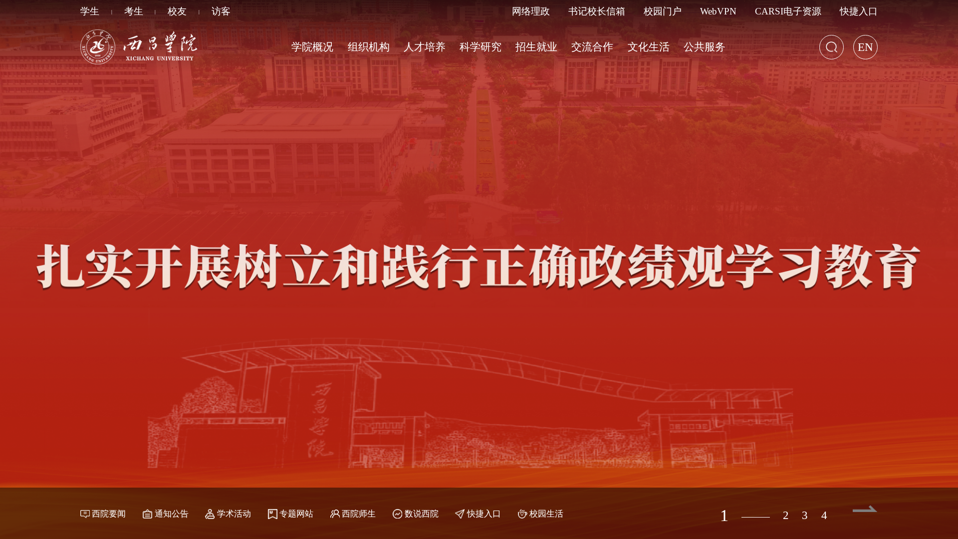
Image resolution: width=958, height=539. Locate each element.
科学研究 (480, 46)
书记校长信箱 (596, 11)
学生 (89, 11)
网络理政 (531, 11)
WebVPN (718, 11)
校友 (177, 11)
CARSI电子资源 (788, 11)
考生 (133, 11)
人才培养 (425, 46)
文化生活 (649, 46)
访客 (221, 11)
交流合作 (592, 46)
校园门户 (663, 11)
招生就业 (536, 46)
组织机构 (369, 46)
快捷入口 (859, 11)
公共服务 (704, 46)
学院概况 (312, 46)
